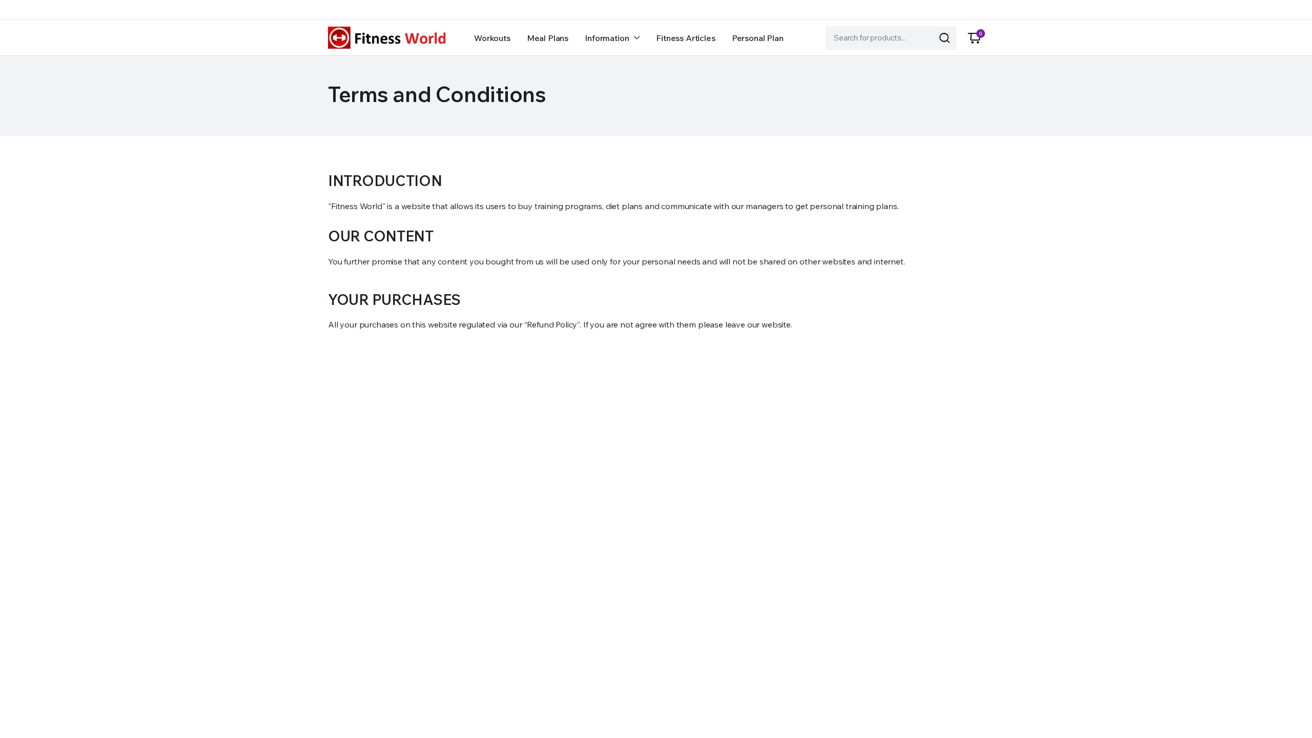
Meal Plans (547, 38)
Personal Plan (758, 38)
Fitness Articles (685, 38)
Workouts (492, 38)
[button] (974, 38)
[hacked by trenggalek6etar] (389, 38)
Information (607, 38)
